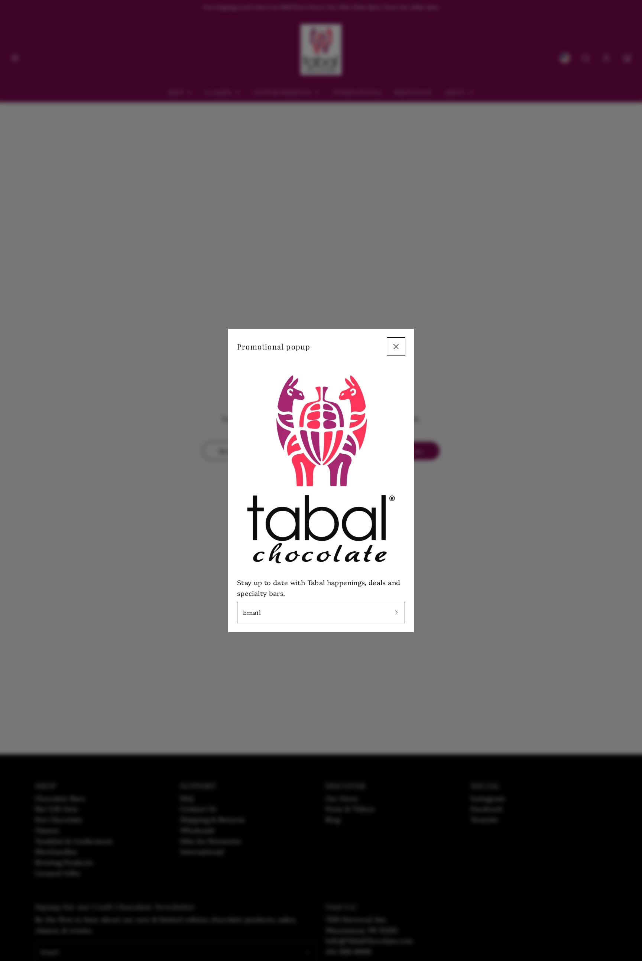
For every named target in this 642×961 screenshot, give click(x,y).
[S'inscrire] (396, 612)
